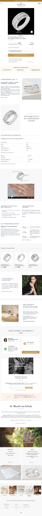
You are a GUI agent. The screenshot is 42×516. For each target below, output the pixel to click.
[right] (32, 32)
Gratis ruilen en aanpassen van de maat (15, 60)
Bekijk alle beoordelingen (26, 240)
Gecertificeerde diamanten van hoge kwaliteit (8, 163)
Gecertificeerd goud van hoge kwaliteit (7, 152)
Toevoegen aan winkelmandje (21, 55)
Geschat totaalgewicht (5, 150)
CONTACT (8, 500)
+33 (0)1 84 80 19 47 (16, 505)
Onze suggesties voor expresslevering (15, 51)
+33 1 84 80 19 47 (30, 343)
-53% (19, 43)
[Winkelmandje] (41, 3)
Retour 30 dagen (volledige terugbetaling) (15, 58)
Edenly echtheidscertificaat (13, 61)
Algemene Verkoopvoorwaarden (16, 500)
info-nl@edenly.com (16, 506)
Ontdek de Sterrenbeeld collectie (7, 291)
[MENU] (1, 3)
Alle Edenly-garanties (31, 61)
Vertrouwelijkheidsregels (30, 500)
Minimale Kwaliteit (4, 148)
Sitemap (24, 500)
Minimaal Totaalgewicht (5, 159)
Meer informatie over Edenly (20, 423)
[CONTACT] (39, 3)
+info (26, 390)
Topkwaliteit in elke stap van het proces (12, 138)
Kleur (2, 146)
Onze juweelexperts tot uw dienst (36, 70)
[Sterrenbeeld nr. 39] (21, 21)
